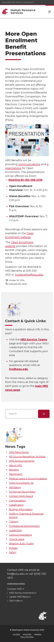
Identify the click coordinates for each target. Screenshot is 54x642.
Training (13, 521)
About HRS (15, 465)
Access (16, 634)
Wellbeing (15, 487)
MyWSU (37, 634)
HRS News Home (19, 452)
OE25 (24, 284)
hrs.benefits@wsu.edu (29, 274)
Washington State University (18, 2)
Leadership (15, 530)
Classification (16, 504)
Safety (12, 552)
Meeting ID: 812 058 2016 (25, 179)
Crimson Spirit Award (21, 496)
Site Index (15, 600)
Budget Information (20, 509)
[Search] (44, 414)
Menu (49, 11)
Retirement (15, 474)
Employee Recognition (22, 491)
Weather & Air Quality (21, 543)
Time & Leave (16, 539)
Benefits (14, 469)
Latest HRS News (19, 596)
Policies (13, 548)
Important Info (15, 284)
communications (29, 164)
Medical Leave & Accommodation (28, 478)
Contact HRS (14, 589)
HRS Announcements (21, 461)
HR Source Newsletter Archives (27, 456)
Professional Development (24, 526)
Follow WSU (27, 637)
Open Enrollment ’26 (21, 483)
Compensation (17, 500)
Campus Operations (20, 534)
